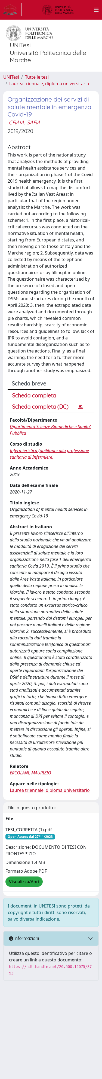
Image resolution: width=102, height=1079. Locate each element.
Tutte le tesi (37, 77)
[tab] (80, 406)
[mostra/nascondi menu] (96, 10)
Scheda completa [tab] (34, 395)
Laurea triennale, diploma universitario (49, 84)
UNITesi (11, 77)
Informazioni (26, 938)
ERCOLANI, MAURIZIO (30, 773)
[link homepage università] (58, 9)
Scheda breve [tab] (29, 383)
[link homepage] (12, 9)
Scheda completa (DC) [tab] (40, 406)
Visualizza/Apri (24, 882)
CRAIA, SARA (24, 122)
